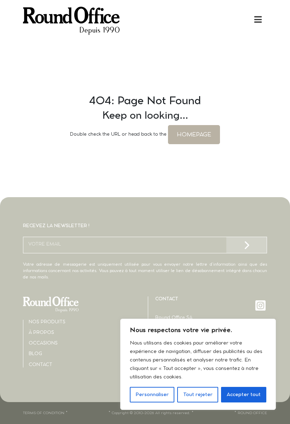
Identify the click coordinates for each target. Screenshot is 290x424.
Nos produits (47, 322)
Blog (35, 354)
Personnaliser (152, 394)
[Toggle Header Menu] (145, 19)
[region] (198, 364)
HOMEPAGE (194, 134)
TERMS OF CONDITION (43, 413)
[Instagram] (261, 305)
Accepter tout (244, 394)
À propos (41, 332)
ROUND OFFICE (252, 413)
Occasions (43, 343)
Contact (40, 365)
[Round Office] (84, 20)
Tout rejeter (198, 394)
